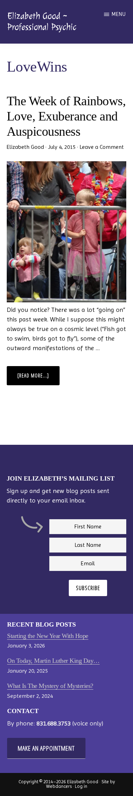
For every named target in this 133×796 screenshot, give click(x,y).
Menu (118, 14)
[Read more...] (38, 378)
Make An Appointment (46, 748)
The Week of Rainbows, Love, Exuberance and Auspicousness (66, 116)
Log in (81, 786)
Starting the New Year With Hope (47, 635)
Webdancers (59, 786)
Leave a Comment (101, 147)
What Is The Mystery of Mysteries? (50, 685)
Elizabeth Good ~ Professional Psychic (41, 21)
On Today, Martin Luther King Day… (53, 660)
